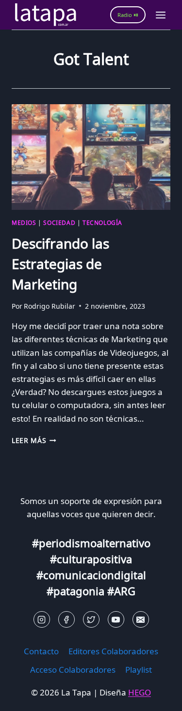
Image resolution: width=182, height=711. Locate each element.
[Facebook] (66, 619)
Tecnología (102, 222)
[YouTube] (116, 619)
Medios (24, 222)
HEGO (139, 692)
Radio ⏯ (127, 14)
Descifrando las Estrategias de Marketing (60, 263)
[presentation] (91, 157)
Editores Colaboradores (113, 651)
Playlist (138, 669)
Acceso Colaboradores (73, 669)
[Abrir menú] (160, 14)
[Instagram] (41, 619)
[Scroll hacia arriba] (24, 696)
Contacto (41, 651)
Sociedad (59, 222)
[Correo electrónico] (140, 619)
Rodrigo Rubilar (49, 306)
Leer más (34, 440)
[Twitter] (91, 619)
